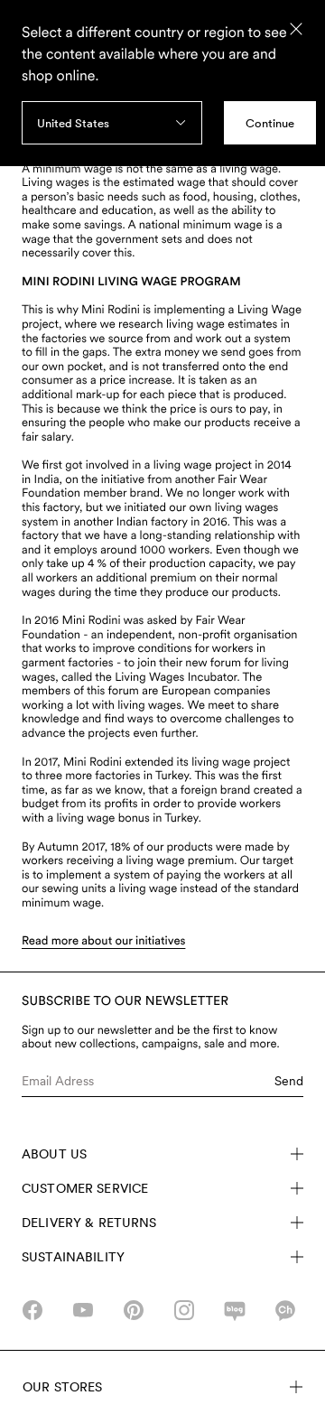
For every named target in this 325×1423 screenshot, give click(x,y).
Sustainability (73, 1257)
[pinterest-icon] (133, 1310)
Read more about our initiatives (103, 941)
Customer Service (85, 1188)
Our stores (62, 1387)
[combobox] (112, 122)
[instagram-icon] (184, 1310)
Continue (270, 123)
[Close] (296, 29)
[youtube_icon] (83, 1310)
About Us (54, 1154)
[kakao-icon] (285, 1310)
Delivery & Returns (89, 1222)
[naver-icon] (235, 1310)
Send (288, 1081)
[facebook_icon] (32, 1310)
